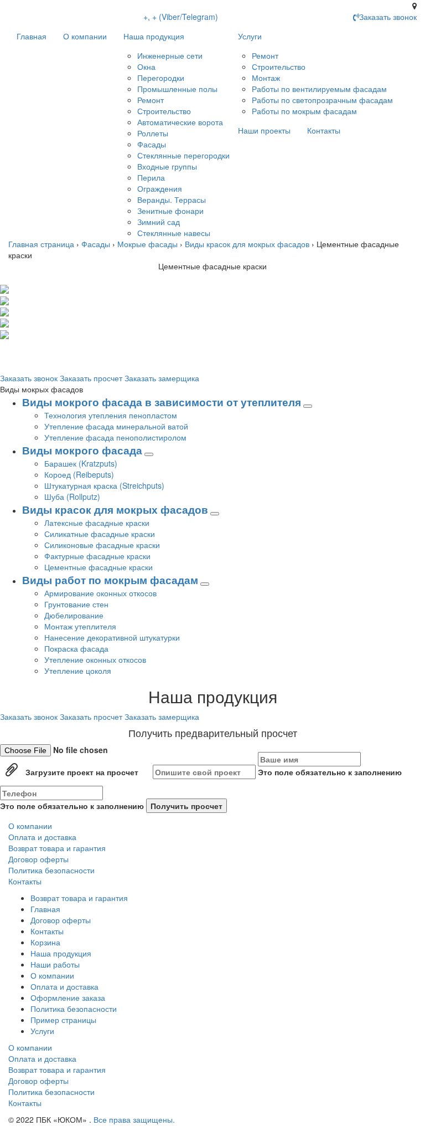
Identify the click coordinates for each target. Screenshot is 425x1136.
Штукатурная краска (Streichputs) (104, 485)
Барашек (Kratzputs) (80, 463)
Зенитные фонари (170, 210)
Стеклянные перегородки (183, 155)
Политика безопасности (51, 870)
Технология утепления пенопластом (110, 415)
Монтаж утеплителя (80, 626)
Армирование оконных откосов (100, 592)
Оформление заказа (67, 997)
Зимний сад (158, 221)
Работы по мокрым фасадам (304, 110)
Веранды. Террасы (171, 199)
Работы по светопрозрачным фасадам (322, 99)
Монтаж (266, 77)
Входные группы (167, 166)
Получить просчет (186, 805)
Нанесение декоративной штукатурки (112, 637)
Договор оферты (38, 858)
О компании (85, 36)
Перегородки (160, 77)
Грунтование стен (76, 604)
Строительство (164, 110)
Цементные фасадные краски (98, 566)
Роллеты (152, 133)
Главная (31, 36)
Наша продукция (153, 36)
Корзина (45, 942)
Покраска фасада (76, 648)
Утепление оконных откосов (95, 659)
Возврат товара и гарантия (57, 847)
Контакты (323, 130)
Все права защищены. (134, 1119)
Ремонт (150, 99)
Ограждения (159, 188)
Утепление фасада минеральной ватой (116, 426)
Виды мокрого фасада (82, 450)
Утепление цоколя (77, 670)
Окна (146, 66)
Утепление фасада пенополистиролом (115, 437)
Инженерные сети (170, 55)
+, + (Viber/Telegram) (180, 16)
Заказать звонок (30, 377)
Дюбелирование (73, 615)
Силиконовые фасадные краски (102, 544)
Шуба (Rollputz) (72, 496)
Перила (151, 177)
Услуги (250, 36)
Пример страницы (63, 1019)
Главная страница (41, 243)
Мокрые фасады (147, 243)
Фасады (151, 144)
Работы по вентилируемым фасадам (319, 88)
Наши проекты (264, 130)
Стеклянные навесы (173, 232)
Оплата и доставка (42, 836)
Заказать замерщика (162, 377)
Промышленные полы (177, 88)
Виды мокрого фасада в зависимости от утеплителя (161, 402)
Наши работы (55, 964)
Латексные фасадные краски (96, 522)
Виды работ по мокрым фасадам (110, 579)
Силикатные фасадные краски (99, 533)
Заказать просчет (92, 377)
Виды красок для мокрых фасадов (247, 243)
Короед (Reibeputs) (79, 474)
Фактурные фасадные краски (97, 555)
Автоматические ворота (180, 121)
